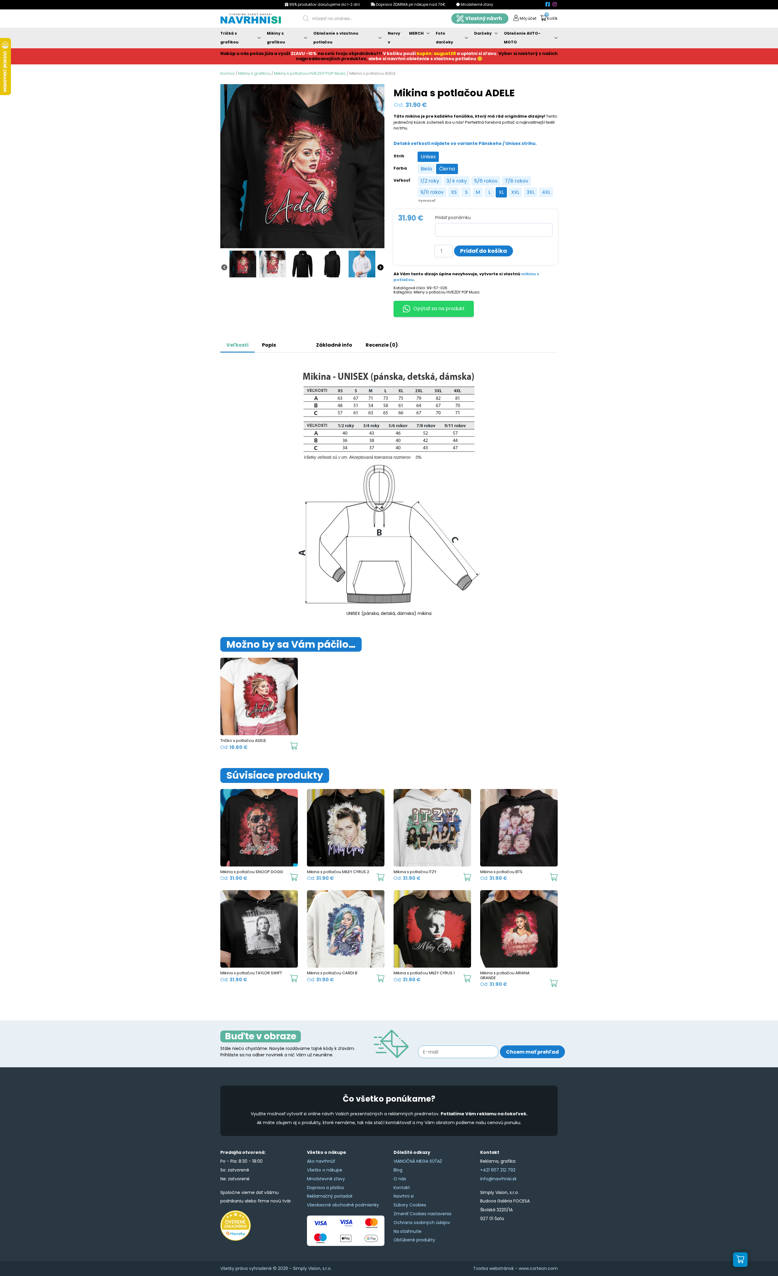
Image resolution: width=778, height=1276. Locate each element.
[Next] (380, 267)
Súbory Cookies (410, 1205)
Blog (398, 1170)
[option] (428, 156)
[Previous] (224, 267)
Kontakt (402, 1188)
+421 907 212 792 (497, 1170)
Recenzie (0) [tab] (382, 344)
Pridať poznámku (453, 217)
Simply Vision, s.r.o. (312, 1268)
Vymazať (426, 200)
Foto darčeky (444, 38)
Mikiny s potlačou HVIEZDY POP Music (310, 73)
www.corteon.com (538, 1268)
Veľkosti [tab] (237, 344)
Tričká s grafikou (229, 38)
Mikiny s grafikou (276, 38)
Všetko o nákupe (324, 1170)
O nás (400, 1179)
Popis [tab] (269, 344)
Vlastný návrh (483, 18)
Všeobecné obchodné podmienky (343, 1205)
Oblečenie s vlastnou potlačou (335, 38)
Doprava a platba (325, 1188)
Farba (400, 168)
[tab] (289, 342)
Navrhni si (404, 1196)
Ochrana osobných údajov (422, 1222)
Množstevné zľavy (326, 1179)
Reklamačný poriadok (330, 1196)
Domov (227, 73)
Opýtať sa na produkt (439, 308)
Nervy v (394, 38)
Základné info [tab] (334, 344)
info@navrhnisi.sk (498, 1179)
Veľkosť (402, 180)
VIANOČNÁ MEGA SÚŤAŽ (418, 1161)
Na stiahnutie (408, 1231)
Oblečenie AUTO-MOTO (522, 38)
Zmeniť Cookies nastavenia (422, 1214)
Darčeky (483, 33)
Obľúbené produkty (414, 1240)
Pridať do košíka (483, 251)
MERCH (416, 33)
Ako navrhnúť (321, 1161)
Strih (399, 156)
